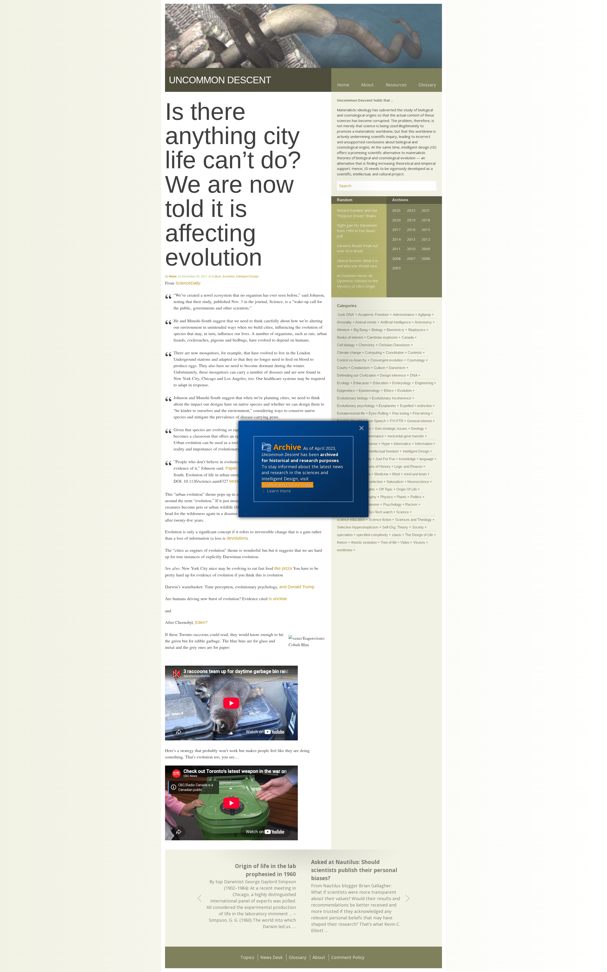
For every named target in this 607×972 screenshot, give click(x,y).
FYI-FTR (396, 421)
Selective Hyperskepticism (357, 527)
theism (342, 542)
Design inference (393, 375)
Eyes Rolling (378, 413)
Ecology (343, 383)
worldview (344, 550)
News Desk (271, 957)
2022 (411, 210)
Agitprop (424, 315)
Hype (386, 444)
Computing (373, 352)
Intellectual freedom (384, 451)
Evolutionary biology (352, 398)
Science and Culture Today (287, 485)
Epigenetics (346, 390)
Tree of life (389, 542)
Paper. (231, 468)
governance (374, 436)
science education (351, 520)
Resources (396, 85)
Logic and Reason (408, 466)
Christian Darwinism (394, 345)
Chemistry (367, 345)
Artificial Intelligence (396, 322)
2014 (396, 239)
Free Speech (376, 421)
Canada (408, 337)
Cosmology (416, 360)
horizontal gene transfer (406, 436)
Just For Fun (385, 459)
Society (418, 527)
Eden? (201, 622)
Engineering (424, 383)
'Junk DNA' (345, 315)
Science (402, 512)
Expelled (406, 406)
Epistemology (369, 390)
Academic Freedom (373, 315)
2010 (411, 248)
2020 (396, 220)
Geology (417, 428)
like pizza (283, 568)
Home (343, 85)
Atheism (343, 330)
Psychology (392, 504)
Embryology (401, 383)
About (367, 85)
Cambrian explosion (382, 337)
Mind (396, 474)
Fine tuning (400, 413)
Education (380, 383)
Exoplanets (387, 406)
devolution (236, 538)
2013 (411, 239)
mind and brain (415, 474)
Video (404, 542)
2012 (426, 239)
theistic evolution (364, 542)
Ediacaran (361, 383)
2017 (396, 229)
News (173, 276)
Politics (416, 497)
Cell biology (346, 345)
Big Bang (361, 330)
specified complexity (372, 535)
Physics (386, 497)
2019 (411, 220)
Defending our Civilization (356, 375)
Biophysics (416, 330)
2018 (426, 220)
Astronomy (423, 322)
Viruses (419, 542)
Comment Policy (347, 957)
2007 (411, 258)
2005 (396, 268)
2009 (426, 248)
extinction (424, 406)
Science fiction (380, 520)
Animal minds (366, 322)
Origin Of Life (406, 489)
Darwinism (397, 368)
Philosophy (367, 497)
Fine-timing (421, 413)
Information (423, 444)
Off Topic (386, 489)
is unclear (278, 598)
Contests (415, 352)
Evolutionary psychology (356, 406)
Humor (372, 444)
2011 (396, 248)
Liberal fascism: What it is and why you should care (357, 263)
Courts (342, 368)
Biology (377, 330)
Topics (247, 957)
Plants (401, 497)
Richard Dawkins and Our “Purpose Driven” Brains (357, 213)
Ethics (389, 390)
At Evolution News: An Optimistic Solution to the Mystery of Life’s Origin (357, 281)
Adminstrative (403, 315)
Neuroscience (418, 482)
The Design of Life (419, 535)
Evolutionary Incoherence (391, 398)
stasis (396, 535)
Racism (411, 504)
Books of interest (350, 337)
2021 (426, 210)
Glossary (427, 85)
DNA (413, 375)
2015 (426, 229)
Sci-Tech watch (380, 512)
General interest (419, 421)
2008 (396, 258)
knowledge (407, 459)
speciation (345, 535)
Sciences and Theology (413, 520)
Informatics (402, 444)
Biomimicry (395, 330)
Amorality (344, 322)
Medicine (381, 474)
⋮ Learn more (276, 491)
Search (427, 185)
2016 (411, 229)
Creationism (360, 368)
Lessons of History (376, 466)
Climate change (349, 352)
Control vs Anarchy (352, 360)
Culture (216, 276)
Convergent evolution (386, 360)
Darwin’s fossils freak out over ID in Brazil (357, 248)
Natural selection (370, 482)
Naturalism (395, 482)
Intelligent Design (247, 276)
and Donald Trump (296, 586)
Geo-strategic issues (391, 428)
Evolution (229, 276)
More (234, 481)
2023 (396, 210)
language (426, 459)
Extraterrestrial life (351, 413)
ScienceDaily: (188, 283)
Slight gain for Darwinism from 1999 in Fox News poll (357, 230)
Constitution (395, 352)
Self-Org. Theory (395, 527)
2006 (426, 258)
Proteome (371, 504)
